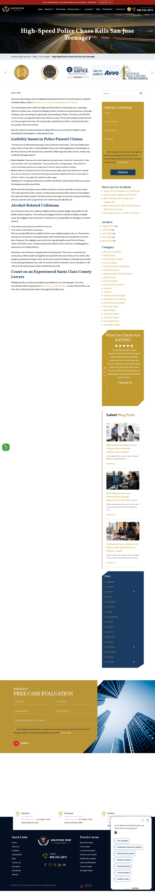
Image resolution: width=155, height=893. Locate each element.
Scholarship (16, 870)
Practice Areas (73, 9)
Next (150, 72)
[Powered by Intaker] (135, 888)
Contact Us (105, 2)
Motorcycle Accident (114, 295)
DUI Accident (110, 280)
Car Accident (44, 56)
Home (40, 9)
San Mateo (110, 647)
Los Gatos (110, 607)
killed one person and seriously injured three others (54, 102)
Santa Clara (110, 637)
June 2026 (107, 233)
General (108, 288)
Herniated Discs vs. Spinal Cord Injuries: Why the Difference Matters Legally (122, 547)
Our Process (61, 9)
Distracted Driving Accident (118, 273)
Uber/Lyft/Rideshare (88, 862)
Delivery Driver (111, 270)
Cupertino (110, 587)
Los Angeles (111, 602)
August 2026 (108, 226)
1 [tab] (104, 368)
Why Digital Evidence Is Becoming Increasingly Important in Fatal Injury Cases (121, 496)
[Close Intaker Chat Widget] (147, 820)
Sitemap (15, 874)
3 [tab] (104, 376)
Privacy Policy (122, 162)
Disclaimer (16, 866)
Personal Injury (111, 306)
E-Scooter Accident (114, 284)
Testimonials (107, 9)
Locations (89, 9)
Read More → (111, 464)
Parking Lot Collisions (115, 299)
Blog (98, 9)
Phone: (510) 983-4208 (73, 822)
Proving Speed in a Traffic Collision (121, 212)
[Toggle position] (143, 820)
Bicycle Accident (112, 251)
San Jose (109, 632)
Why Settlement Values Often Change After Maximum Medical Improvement (121, 448)
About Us (48, 9)
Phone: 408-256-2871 (30, 822)
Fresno (109, 597)
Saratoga (109, 642)
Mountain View (112, 617)
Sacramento (111, 652)
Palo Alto (109, 627)
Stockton (109, 657)
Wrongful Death (112, 324)
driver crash (110, 277)
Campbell (110, 582)
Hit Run (107, 291)
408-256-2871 (145, 10)
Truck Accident (111, 313)
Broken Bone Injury (113, 259)
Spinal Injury (110, 310)
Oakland (109, 622)
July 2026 (107, 229)
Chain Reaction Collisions (117, 266)
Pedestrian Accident (114, 302)
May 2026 (107, 237)
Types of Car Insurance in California (122, 191)
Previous (4, 72)
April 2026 (107, 240)
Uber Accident (111, 317)
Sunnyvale (110, 662)
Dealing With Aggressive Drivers (120, 194)
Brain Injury (109, 255)
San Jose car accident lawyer (53, 286)
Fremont (109, 592)
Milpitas (109, 612)
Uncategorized (111, 321)
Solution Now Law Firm (21, 56)
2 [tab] (104, 372)
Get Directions (43, 819)
